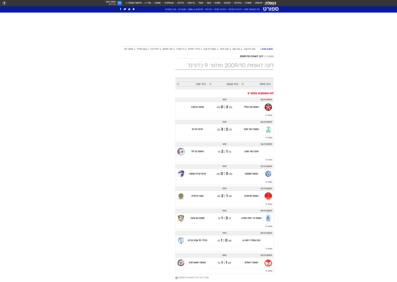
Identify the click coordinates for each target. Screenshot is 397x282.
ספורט (248, 3)
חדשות (258, 3)
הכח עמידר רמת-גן (252, 240)
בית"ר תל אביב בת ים (197, 240)
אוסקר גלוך (128, 49)
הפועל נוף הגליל (251, 107)
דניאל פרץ (154, 49)
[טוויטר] (125, 9)
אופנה (158, 3)
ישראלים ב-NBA (195, 10)
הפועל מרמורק (251, 196)
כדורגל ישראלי (235, 10)
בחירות (237, 3)
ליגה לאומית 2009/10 (251, 56)
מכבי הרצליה (197, 196)
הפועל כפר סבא (251, 129)
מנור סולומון (168, 49)
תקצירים (182, 10)
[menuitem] (257, 3)
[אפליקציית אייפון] (129, 9)
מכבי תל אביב (249, 49)
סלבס (217, 3)
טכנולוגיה (169, 3)
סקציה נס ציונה (197, 218)
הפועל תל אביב (209, 49)
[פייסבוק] (121, 9)
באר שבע (236, 49)
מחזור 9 (269, 115)
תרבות (227, 3)
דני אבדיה (180, 49)
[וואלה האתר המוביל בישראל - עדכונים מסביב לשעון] (270, 3)
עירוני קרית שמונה (197, 174)
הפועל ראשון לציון (197, 263)
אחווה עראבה (197, 107)
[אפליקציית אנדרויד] (134, 9)
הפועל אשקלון (251, 174)
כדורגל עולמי (220, 10)
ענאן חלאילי (142, 49)
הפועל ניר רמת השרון (251, 218)
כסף (209, 3)
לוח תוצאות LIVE (252, 10)
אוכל (200, 3)
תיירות (180, 3)
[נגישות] (4, 3)
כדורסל (208, 10)
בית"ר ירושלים (194, 49)
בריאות (191, 3)
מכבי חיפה (224, 49)
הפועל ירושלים (251, 263)
